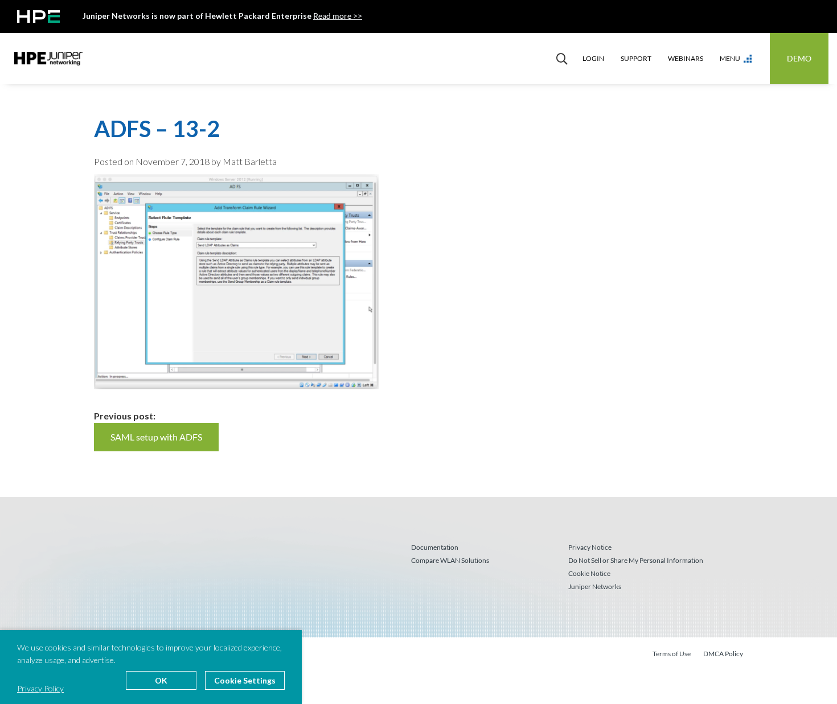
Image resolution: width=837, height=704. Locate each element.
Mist (48, 59)
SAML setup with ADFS (156, 436)
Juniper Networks (594, 586)
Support (636, 58)
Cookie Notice (589, 573)
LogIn (593, 58)
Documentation (434, 547)
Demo (799, 58)
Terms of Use (672, 653)
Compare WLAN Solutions (450, 560)
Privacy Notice (590, 547)
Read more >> (337, 15)
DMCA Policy (723, 653)
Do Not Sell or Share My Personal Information (635, 560)
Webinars (685, 58)
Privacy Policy (40, 688)
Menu (730, 58)
